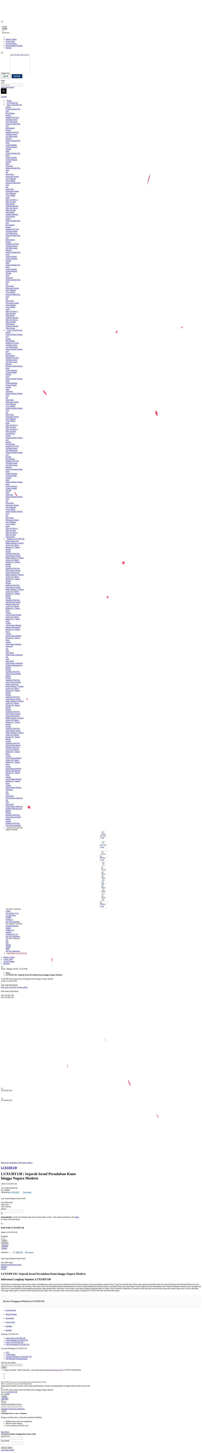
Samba (8, 928)
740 (7, 943)
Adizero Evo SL (12, 934)
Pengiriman (10, 1318)
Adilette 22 (10, 930)
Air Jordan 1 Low (12, 913)
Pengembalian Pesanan (14, 46)
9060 (7, 949)
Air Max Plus (11, 915)
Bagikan (4, 1267)
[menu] (101, 527)
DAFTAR (5, 1243)
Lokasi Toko (10, 41)
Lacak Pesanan (11, 43)
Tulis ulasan (27, 1192)
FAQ (7, 1352)
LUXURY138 (11, 1392)
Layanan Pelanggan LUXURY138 (18, 1357)
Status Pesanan (11, 1314)
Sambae (8, 932)
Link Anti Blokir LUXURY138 (17, 1344)
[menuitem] (9, 100)
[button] (6, 1092)
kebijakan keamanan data (52, 1370)
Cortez (8, 911)
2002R (8, 945)
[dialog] (101, 1405)
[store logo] (20, 73)
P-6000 (8, 917)
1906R (8, 947)
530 (7, 941)
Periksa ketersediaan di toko (11, 1265)
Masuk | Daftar (11, 39)
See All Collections (13, 922)
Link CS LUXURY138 (14, 1342)
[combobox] (12, 85)
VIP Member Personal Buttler (16, 1359)
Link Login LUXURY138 (15, 1338)
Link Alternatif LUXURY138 (17, 1340)
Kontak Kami (11, 1310)
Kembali (9, 1326)
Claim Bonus (10, 1354)
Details (3, 1269)
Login (5, 76)
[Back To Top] (2, 1400)
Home (8, 973)
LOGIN (4, 1241)
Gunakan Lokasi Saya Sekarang (13, 1409)
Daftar (17, 76)
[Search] (4, 91)
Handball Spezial (12, 926)
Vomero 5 (9, 920)
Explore (4, 97)
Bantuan (9, 48)
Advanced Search (7, 87)
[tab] (101, 97)
